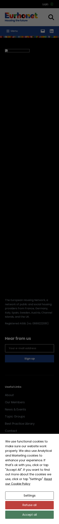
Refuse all (29, 505)
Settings (30, 495)
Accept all (29, 515)
